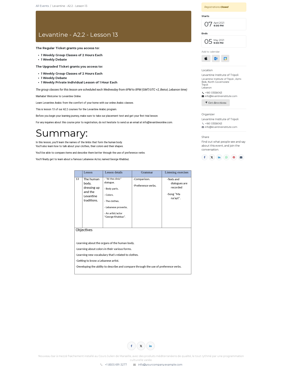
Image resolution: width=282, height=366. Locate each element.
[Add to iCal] (206, 58)
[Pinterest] (234, 157)
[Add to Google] (225, 58)
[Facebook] (205, 157)
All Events (42, 6)
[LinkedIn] (219, 157)
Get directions (217, 102)
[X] (212, 157)
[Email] (241, 157)
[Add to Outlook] (216, 58)
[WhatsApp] (226, 157)
